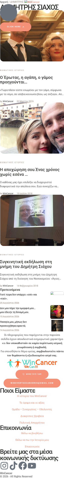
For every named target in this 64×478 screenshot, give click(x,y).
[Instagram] (4, 465)
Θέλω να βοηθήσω (32, 433)
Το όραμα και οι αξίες (32, 402)
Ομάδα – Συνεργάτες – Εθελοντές (32, 409)
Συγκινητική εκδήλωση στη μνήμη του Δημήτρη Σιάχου (26, 264)
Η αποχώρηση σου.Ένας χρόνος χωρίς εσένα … (30, 172)
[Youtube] (32, 465)
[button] (15, 26)
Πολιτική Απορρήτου (32, 422)
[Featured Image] (57, 298)
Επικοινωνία (32, 446)
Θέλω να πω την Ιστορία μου (32, 439)
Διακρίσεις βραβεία (32, 416)
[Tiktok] (13, 465)
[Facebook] (22, 465)
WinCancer (6, 473)
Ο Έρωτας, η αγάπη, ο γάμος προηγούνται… (26, 80)
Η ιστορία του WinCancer (32, 396)
